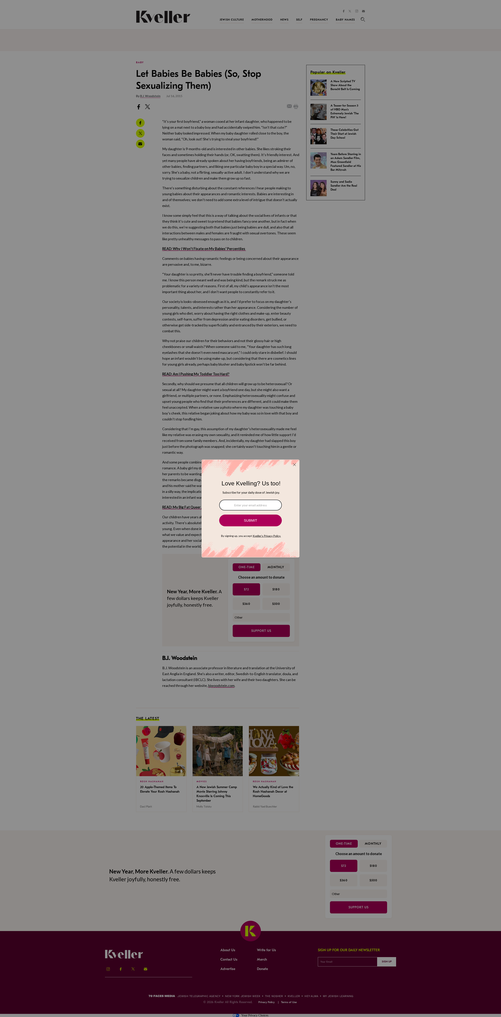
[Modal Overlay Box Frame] (250, 508)
